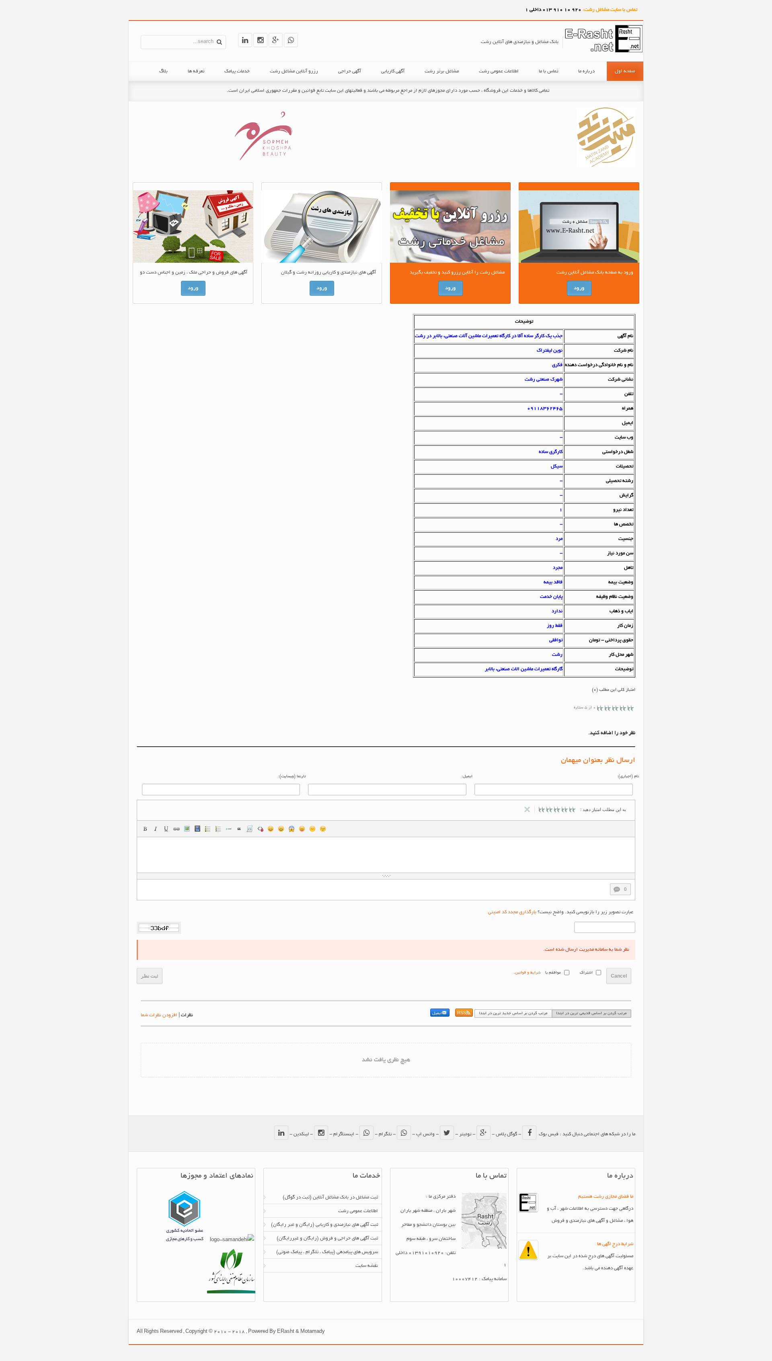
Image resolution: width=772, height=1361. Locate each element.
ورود (579, 288)
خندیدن (270, 829)
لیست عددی (218, 829)
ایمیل (437, 1013)
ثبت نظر (149, 976)
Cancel (619, 976)
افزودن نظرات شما (159, 1015)
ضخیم (145, 829)
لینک (176, 829)
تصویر (187, 829)
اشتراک (586, 973)
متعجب (291, 829)
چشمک (323, 829)
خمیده (155, 829)
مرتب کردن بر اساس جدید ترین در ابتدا (513, 1013)
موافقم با (553, 973)
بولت (229, 829)
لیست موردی (208, 829)
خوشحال (281, 829)
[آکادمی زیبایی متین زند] (606, 166)
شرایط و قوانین (528, 973)
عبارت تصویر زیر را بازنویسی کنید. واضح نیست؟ (560, 912)
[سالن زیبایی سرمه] (263, 164)
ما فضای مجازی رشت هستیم (605, 1196)
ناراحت (312, 829)
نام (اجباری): (628, 776)
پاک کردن (260, 829)
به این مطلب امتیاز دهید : (603, 809)
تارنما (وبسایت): (292, 776)
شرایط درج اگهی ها (615, 1244)
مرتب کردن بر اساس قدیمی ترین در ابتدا (591, 1013)
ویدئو (197, 829)
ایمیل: (467, 776)
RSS (461, 1013)
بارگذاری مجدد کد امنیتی (512, 912)
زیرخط (166, 829)
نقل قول (239, 829)
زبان (302, 829)
